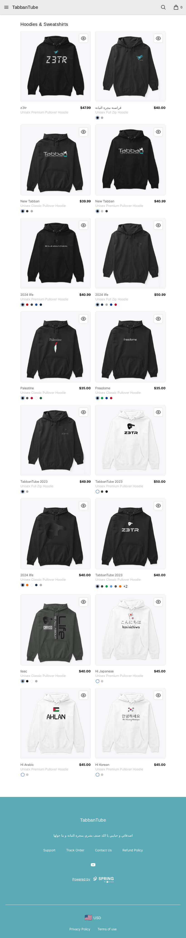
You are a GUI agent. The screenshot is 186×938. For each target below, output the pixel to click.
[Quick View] (83, 38)
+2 (125, 586)
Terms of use (107, 929)
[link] (56, 66)
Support (49, 850)
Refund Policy (132, 850)
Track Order (75, 850)
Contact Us (103, 850)
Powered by (81, 879)
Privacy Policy (79, 929)
